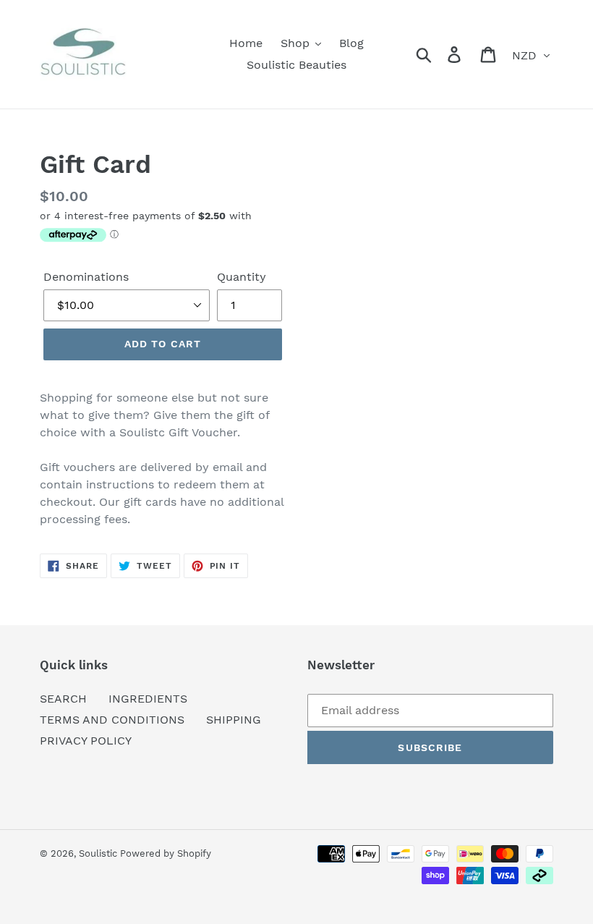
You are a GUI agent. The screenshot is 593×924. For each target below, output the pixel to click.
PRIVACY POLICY (86, 740)
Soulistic (99, 853)
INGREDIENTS (147, 698)
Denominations (86, 277)
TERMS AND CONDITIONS (112, 719)
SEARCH (63, 698)
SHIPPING (233, 719)
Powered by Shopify (165, 853)
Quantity (241, 277)
